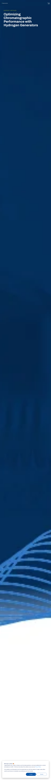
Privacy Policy (38, 766)
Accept (31, 774)
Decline (41, 774)
